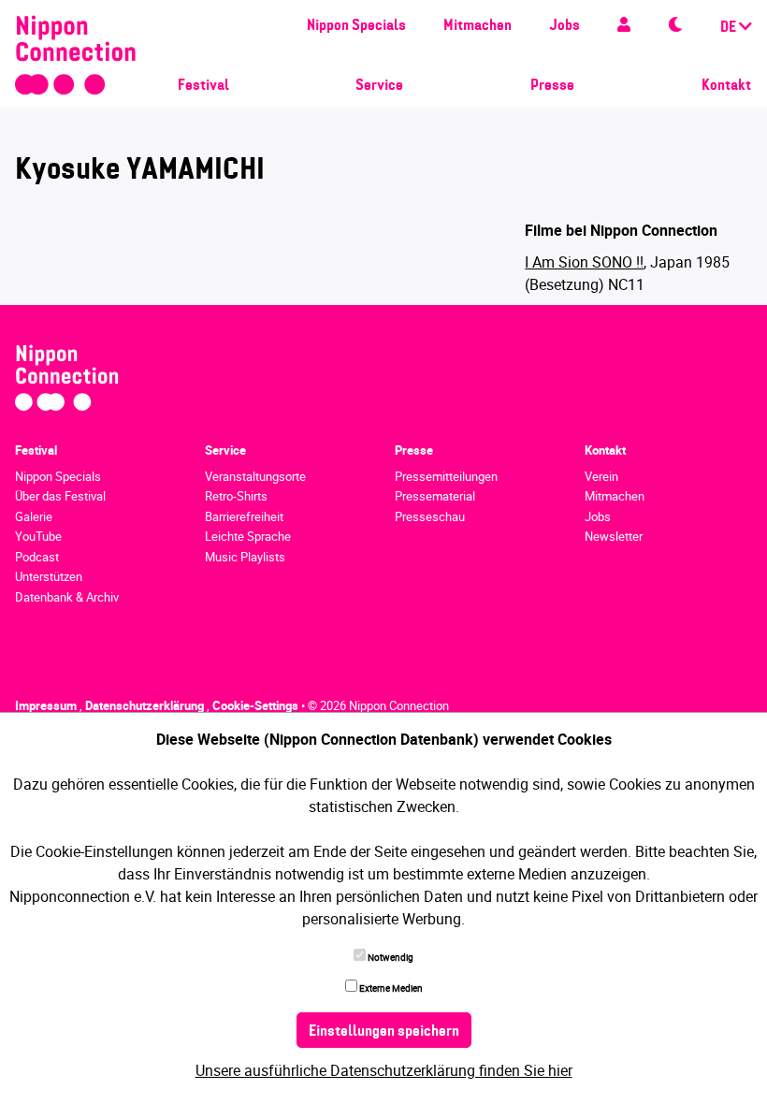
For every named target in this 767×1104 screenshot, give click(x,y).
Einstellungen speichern (384, 1031)
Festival (203, 86)
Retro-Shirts (236, 495)
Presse (552, 86)
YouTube (38, 536)
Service (379, 86)
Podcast (37, 556)
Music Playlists (245, 556)
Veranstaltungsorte (255, 476)
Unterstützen (48, 576)
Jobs (564, 26)
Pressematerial (435, 495)
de (729, 28)
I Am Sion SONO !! (584, 262)
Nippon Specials (356, 26)
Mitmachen (477, 26)
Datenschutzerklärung (146, 705)
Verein (601, 476)
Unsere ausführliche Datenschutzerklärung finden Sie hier (383, 1070)
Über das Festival (60, 495)
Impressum (47, 705)
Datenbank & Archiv (67, 596)
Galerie (33, 516)
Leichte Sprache (248, 536)
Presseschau (430, 516)
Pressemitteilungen (446, 476)
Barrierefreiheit (244, 516)
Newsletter (614, 536)
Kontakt (726, 86)
